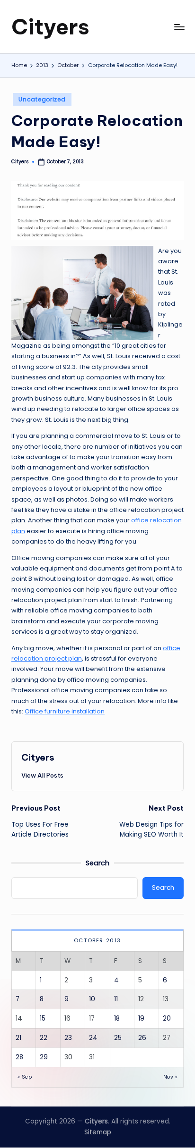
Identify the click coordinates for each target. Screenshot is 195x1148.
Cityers (50, 26)
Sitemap (97, 1132)
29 (44, 1057)
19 (141, 1018)
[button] (42, 775)
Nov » (170, 1077)
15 (42, 1018)
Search (97, 863)
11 (116, 999)
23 (68, 1037)
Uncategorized (41, 99)
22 (43, 1037)
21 (18, 1037)
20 (167, 1018)
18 (117, 1018)
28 (19, 1057)
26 (142, 1037)
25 (118, 1037)
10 (92, 999)
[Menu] (179, 26)
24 (93, 1037)
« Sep (25, 1077)
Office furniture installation (65, 711)
